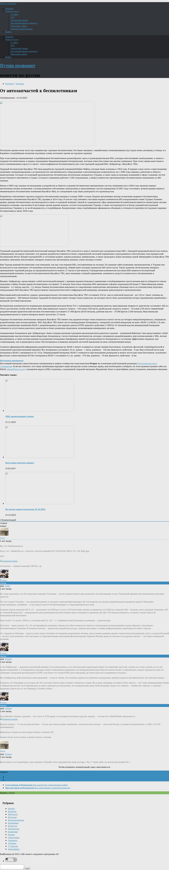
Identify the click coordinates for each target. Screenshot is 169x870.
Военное (9, 83)
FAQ (13, 17)
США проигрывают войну (19, 416)
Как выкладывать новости (24, 23)
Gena (7, 585)
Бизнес (11, 808)
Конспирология (16, 820)
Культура (12, 825)
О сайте (14, 14)
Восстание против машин (19, 462)
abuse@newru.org (16, 369)
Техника (20, 83)
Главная (9, 8)
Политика (13, 831)
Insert (27, 869)
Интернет (13, 814)
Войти (8, 31)
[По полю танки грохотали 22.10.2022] (39, 503)
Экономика (13, 849)
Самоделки (13, 837)
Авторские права (19, 20)
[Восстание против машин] (39, 457)
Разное (11, 834)
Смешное (12, 840)
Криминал (13, 823)
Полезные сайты (19, 25)
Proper (8, 659)
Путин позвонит (8, 3)
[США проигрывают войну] (39, 410)
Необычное (13, 828)
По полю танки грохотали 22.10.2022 (25, 509)
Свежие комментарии (22, 28)
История (12, 817)
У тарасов (13, 846)
